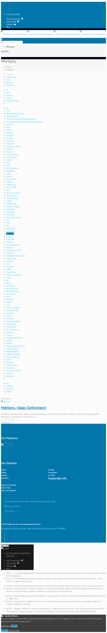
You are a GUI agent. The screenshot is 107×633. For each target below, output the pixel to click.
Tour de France (12, 329)
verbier (9, 343)
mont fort (10, 239)
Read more (6, 422)
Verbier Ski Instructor (8, 485)
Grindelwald (52, 472)
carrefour (10, 135)
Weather (10, 362)
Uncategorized (12, 100)
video (8, 359)
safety (9, 269)
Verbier (9, 24)
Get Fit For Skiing (13, 192)
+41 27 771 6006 (13, 506)
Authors (9, 82)
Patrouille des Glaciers (15, 255)
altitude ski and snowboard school (21, 119)
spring (9, 315)
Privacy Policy (6, 488)
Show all (9, 85)
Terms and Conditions (35, 528)
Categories (11, 77)
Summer (9, 318)
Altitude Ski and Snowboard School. (24, 524)
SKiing (8, 296)
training (9, 340)
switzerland (11, 326)
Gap (8, 190)
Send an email (9, 511)
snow (8, 305)
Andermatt (5, 478)
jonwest (9, 386)
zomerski (10, 376)
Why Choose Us (13, 18)
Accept (14, 626)
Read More (5, 626)
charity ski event (13, 146)
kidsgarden (11, 228)
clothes (9, 151)
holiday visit (11, 203)
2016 (8, 110)
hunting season (12, 206)
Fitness (9, 181)
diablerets (10, 171)
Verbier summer (13, 354)
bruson (9, 130)
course (9, 160)
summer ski (11, 324)
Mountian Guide (13, 244)
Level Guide (11, 21)
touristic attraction (14, 337)
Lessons (9, 95)
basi (8, 127)
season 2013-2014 (14, 274)
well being (10, 367)
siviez (8, 277)
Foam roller (11, 187)
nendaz (9, 247)
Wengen (4, 475)
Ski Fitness (10, 285)
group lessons (12, 198)
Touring (9, 332)
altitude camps (12, 116)
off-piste (10, 253)
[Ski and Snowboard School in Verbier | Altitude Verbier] (53, 34)
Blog (8, 27)
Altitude (9, 388)
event (8, 173)
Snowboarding (12, 310)
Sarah (8, 391)
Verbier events (12, 348)
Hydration (10, 209)
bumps (9, 132)
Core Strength (12, 154)
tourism (9, 335)
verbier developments (15, 346)
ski (7, 280)
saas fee (10, 266)
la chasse (10, 231)
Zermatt (51, 470)
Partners (61, 528)
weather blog (12, 365)
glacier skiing (11, 195)
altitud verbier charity (15, 113)
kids (8, 225)
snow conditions (13, 307)
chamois (10, 140)
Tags (8, 79)
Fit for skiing (11, 179)
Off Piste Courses (13, 250)
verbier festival (12, 351)
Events (9, 176)
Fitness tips (11, 184)
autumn (9, 124)
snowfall (9, 313)
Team (8, 98)
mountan (10, 242)
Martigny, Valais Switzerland (23, 408)
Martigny (10, 69)
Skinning (9, 299)
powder (9, 261)
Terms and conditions (8, 490)
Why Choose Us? (7, 528)
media (9, 236)
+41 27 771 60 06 (13, 14)
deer (8, 165)
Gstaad (3, 472)
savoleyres (11, 272)
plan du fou (11, 258)
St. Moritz (51, 475)
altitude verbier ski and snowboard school (24, 121)
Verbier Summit (12, 357)
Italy (8, 223)
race (8, 264)
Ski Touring (11, 294)
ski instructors (12, 288)
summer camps (13, 321)
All (7, 89)
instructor (10, 214)
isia (7, 220)
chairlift (9, 138)
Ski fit (8, 283)
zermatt (9, 373)
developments (12, 168)
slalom (9, 302)
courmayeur (11, 157)
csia (8, 162)
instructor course (13, 217)
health (9, 201)
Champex (10, 143)
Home (8, 67)
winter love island (13, 370)
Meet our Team (20, 528)
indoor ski (10, 212)
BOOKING (5, 51)
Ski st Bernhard (12, 291)
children (9, 149)
